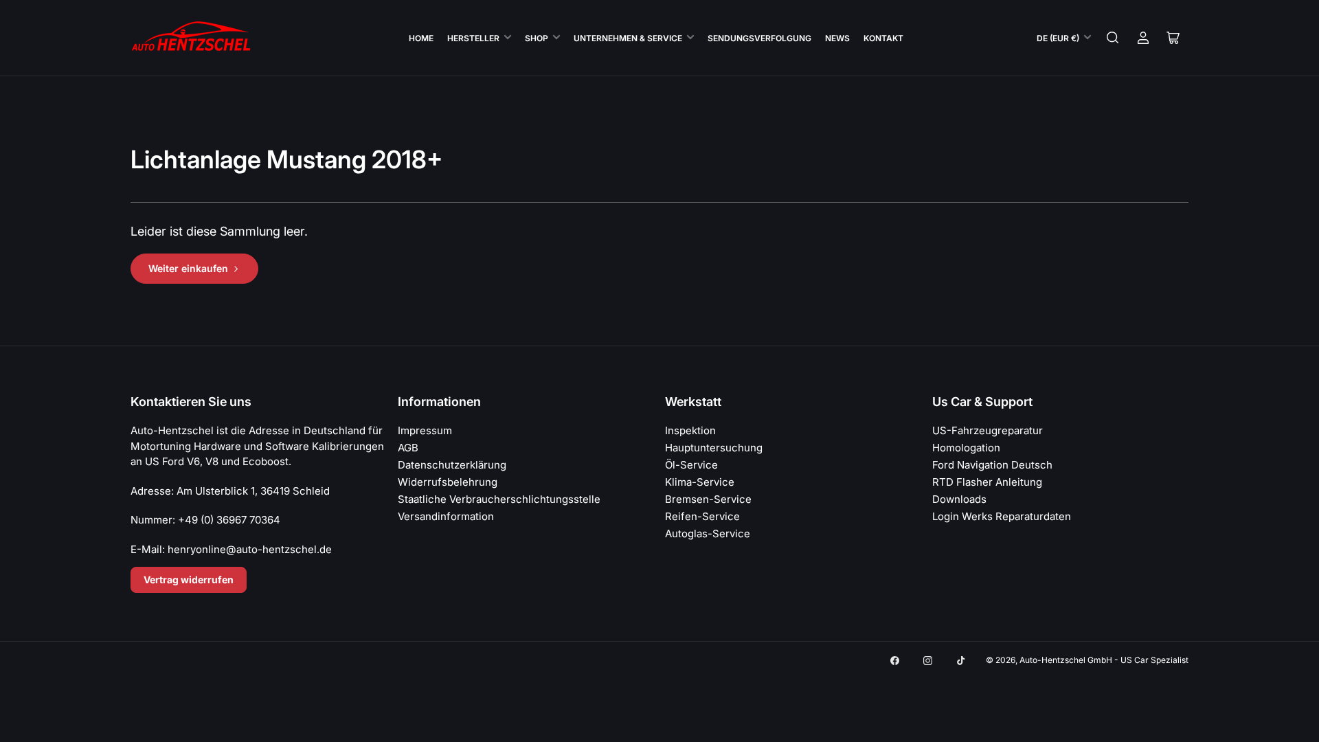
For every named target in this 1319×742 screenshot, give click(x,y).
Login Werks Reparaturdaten (1001, 516)
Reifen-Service (702, 516)
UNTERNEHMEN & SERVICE (628, 38)
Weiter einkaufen (188, 268)
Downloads (959, 499)
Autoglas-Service (707, 533)
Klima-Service (699, 481)
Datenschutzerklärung (452, 464)
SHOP (536, 38)
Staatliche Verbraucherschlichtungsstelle (499, 499)
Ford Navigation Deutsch (992, 464)
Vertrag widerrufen (189, 579)
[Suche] (1113, 38)
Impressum (425, 430)
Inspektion (690, 430)
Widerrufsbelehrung (447, 481)
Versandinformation (446, 516)
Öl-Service (691, 464)
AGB (408, 447)
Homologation (966, 447)
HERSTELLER (473, 38)
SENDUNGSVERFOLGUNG (759, 38)
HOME (421, 38)
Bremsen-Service (708, 499)
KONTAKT (883, 38)
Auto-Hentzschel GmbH (1065, 660)
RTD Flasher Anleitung (987, 481)
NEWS (837, 38)
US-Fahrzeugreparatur (987, 430)
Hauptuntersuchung (714, 447)
